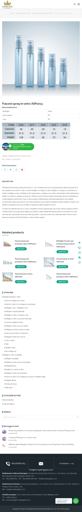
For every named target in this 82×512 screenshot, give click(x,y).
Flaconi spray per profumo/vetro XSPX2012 (67, 275)
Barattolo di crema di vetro (14, 369)
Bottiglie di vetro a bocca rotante (16, 326)
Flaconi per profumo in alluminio (16, 333)
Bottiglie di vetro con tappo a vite (16, 315)
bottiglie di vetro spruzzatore (13, 159)
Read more (21, 249)
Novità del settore (8, 404)
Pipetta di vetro (10, 348)
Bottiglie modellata (11, 358)
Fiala (6, 344)
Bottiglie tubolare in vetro (23, 13)
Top (79, 242)
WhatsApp (79, 262)
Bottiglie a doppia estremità (14, 311)
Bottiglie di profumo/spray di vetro (43, 13)
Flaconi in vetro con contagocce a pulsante (20, 304)
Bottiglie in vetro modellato (12, 355)
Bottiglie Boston (10, 366)
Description (7, 181)
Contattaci (64, 463)
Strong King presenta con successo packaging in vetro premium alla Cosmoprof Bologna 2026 (42, 430)
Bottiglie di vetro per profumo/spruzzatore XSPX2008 (65, 244)
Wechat (79, 257)
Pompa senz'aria (11, 384)
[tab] (41, 180)
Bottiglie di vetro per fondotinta (16, 373)
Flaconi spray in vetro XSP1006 (23, 275)
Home (12, 13)
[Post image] (4, 432)
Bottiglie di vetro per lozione (15, 337)
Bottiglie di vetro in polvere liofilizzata (18, 319)
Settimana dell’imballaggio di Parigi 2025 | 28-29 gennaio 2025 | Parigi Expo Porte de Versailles (41, 444)
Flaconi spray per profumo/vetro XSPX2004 (25, 260)
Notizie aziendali (7, 400)
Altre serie (8, 387)
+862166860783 (18, 463)
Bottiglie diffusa (10, 380)
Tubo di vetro (10, 340)
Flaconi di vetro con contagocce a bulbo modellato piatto (25, 377)
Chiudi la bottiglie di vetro (14, 322)
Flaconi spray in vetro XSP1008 (65, 260)
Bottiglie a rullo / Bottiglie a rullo (16, 308)
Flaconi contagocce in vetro (15, 300)
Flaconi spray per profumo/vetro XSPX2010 (25, 242)
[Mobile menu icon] (79, 4)
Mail (79, 252)
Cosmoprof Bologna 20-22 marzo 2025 (22, 437)
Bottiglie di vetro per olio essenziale (17, 362)
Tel (79, 247)
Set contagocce (10, 351)
